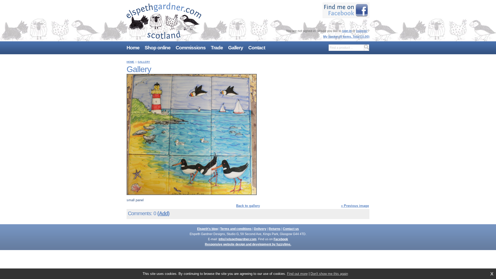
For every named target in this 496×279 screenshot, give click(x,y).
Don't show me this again (329, 274)
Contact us (291, 229)
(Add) (163, 213)
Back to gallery (248, 206)
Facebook (281, 239)
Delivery (260, 229)
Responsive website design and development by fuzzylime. (248, 244)
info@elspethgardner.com (238, 239)
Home (130, 61)
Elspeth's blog (207, 229)
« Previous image (355, 206)
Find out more (297, 274)
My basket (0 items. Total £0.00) (346, 36)
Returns (275, 229)
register (362, 31)
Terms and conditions (236, 229)
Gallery (144, 61)
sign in (347, 31)
